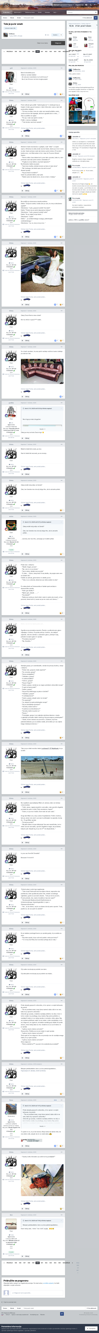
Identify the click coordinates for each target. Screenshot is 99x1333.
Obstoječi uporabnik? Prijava (63, 5)
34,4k (12, 1120)
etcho (11, 516)
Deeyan (91, 44)
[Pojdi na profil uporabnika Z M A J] (69, 137)
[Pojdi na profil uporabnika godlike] (11, 411)
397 (12, 88)
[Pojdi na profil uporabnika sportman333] (69, 177)
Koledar (47, 12)
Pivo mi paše (76, 165)
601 (42, 51)
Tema (7, 1314)
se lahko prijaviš (48, 1283)
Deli (47, 35)
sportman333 (78, 179)
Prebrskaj (6, 12)
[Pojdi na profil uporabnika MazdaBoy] (69, 166)
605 (59, 51)
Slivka (11, 100)
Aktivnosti (17, 12)
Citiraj (27, 94)
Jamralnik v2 (76, 136)
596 (20, 51)
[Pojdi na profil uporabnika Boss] (5, 35)
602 (46, 51)
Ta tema (89, 12)
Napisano (88, 138)
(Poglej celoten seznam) (76, 214)
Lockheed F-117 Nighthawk (50, 748)
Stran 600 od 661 (77, 55)
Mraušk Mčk (78, 200)
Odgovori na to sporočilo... (22, 1293)
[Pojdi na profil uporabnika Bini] (11, 1224)
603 (51, 51)
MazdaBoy (77, 167)
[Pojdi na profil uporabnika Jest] (70, 45)
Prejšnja (10, 51)
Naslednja (66, 51)
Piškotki (42, 1314)
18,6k (12, 120)
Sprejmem (92, 1328)
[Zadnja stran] (72, 51)
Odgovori (58, 43)
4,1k (12, 423)
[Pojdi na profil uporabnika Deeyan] (85, 45)
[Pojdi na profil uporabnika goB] (11, 77)
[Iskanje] (96, 12)
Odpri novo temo (42, 43)
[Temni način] (91, 5)
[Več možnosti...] (62, 68)
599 (33, 51)
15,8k (12, 1235)
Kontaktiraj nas (34, 1314)
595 (16, 51)
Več (54, 12)
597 (24, 51)
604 (55, 51)
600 (37, 51)
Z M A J (76, 138)
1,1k (12, 536)
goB (11, 68)
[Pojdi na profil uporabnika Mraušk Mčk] (69, 199)
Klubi (39, 12)
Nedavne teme (30, 12)
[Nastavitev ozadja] (86, 5)
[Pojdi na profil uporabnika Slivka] (11, 109)
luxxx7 (87, 220)
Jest (74, 44)
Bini (11, 1215)
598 (29, 51)
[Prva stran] (4, 51)
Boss (13, 34)
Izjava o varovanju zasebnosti (20, 1314)
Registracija (79, 5)
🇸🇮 (95, 5)
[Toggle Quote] (24, 408)
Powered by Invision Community (88, 1314)
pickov (71, 220)
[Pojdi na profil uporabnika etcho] (11, 525)
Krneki (20, 36)
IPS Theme (4, 1313)
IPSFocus (12, 1313)
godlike (11, 403)
